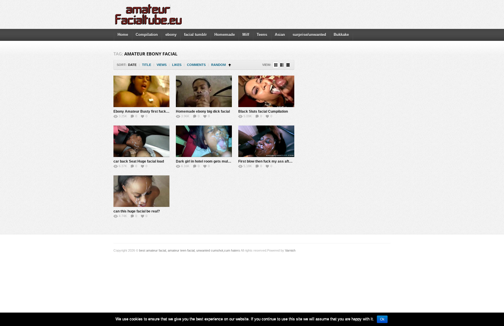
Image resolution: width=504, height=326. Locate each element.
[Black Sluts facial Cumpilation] (266, 91)
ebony (170, 34)
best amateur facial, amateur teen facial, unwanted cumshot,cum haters (189, 250)
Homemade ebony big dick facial (203, 111)
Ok (382, 319)
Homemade (224, 34)
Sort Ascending (229, 65)
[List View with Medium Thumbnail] (282, 65)
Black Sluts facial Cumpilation (263, 111)
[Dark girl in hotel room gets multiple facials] (204, 141)
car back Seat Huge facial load (138, 161)
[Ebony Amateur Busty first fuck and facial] (141, 91)
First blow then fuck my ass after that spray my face (281, 161)
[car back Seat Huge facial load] (141, 141)
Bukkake (341, 34)
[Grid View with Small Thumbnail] (276, 65)
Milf (245, 34)
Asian (280, 34)
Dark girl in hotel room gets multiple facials (211, 161)
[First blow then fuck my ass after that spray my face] (266, 141)
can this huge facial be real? (136, 211)
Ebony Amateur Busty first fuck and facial (148, 111)
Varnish (290, 250)
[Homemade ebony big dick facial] (204, 91)
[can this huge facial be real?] (141, 191)
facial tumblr (195, 34)
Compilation (147, 34)
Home (123, 34)
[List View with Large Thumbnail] (288, 65)
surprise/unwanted (309, 34)
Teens (262, 34)
